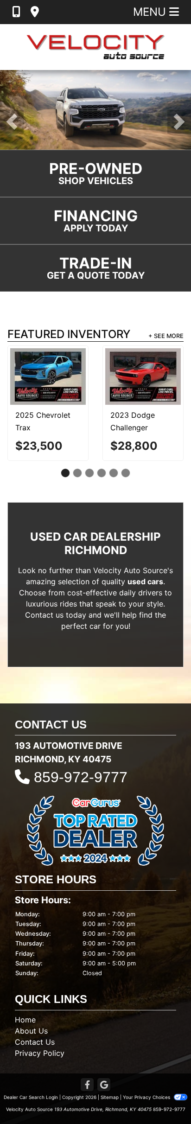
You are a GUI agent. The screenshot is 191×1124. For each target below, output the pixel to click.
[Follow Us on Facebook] (87, 1085)
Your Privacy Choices (147, 1097)
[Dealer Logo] (95, 47)
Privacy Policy (39, 1053)
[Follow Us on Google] (103, 1085)
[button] (12, 122)
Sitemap (110, 1097)
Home (25, 1019)
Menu (151, 12)
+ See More (166, 335)
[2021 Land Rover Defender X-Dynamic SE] (64, 374)
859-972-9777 (80, 777)
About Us (31, 1030)
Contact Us (35, 1042)
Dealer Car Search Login (31, 1097)
